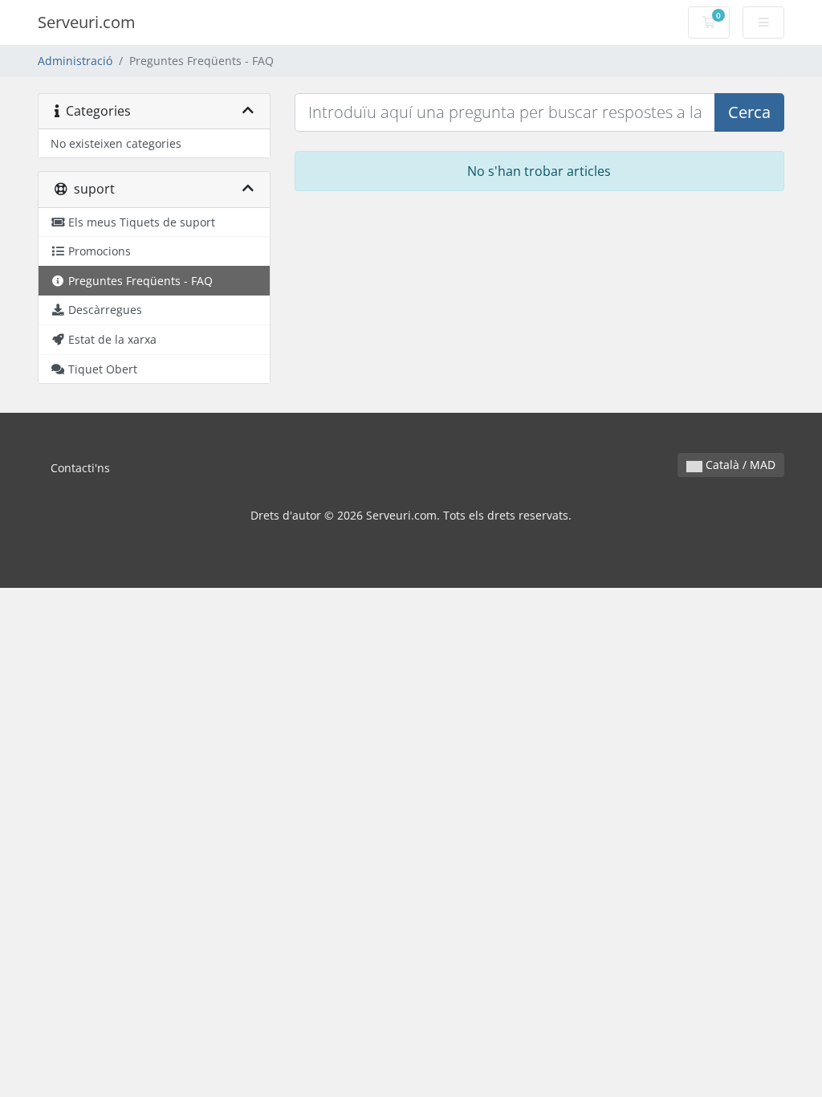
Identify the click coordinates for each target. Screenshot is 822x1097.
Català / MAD (738, 464)
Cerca (749, 112)
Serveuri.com (87, 22)
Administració (75, 60)
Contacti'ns (80, 467)
